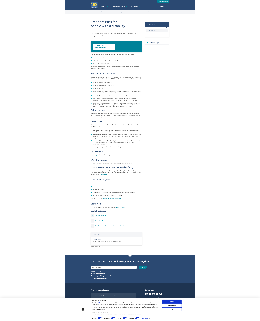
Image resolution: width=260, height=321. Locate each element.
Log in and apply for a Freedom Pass (100, 47)
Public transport (119, 12)
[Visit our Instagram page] (146, 294)
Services (98, 12)
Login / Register (163, 1)
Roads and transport (108, 12)
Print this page (154, 42)
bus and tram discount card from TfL (112, 198)
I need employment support (100, 278)
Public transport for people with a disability (136, 12)
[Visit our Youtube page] (160, 294)
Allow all (172, 301)
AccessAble (98, 221)
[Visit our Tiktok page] (153, 294)
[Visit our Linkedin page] (157, 294)
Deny (172, 309)
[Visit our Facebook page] (150, 294)
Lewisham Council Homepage (94, 5)
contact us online (120, 207)
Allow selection (172, 305)
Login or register (95, 155)
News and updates (99, 295)
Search (162, 6)
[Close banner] (183, 299)
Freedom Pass (103, 174)
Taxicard (151, 34)
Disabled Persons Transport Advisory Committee (109, 226)
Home (92, 12)
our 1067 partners (100, 302)
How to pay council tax (99, 273)
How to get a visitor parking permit (102, 276)
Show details (145, 318)
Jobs (115, 295)
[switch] (113, 318)
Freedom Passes (99, 215)
